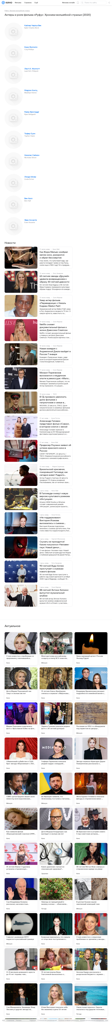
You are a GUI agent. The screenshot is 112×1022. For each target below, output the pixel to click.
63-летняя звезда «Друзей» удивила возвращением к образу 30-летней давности (54, 279)
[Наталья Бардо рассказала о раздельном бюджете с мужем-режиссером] (91, 964)
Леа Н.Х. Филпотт (32, 69)
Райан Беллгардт (31, 112)
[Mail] (3, 2)
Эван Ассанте (30, 220)
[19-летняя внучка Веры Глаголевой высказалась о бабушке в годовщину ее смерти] (56, 964)
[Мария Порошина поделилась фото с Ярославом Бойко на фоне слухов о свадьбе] (21, 718)
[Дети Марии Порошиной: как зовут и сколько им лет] (21, 683)
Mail (3, 1020)
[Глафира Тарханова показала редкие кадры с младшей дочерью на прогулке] (56, 754)
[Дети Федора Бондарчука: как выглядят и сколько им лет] (56, 824)
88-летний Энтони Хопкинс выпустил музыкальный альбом (54, 593)
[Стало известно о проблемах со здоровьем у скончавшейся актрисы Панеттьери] (21, 648)
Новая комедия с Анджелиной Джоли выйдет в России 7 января (55, 351)
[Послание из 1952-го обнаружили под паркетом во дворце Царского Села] (91, 718)
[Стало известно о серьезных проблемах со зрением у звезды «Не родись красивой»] (91, 929)
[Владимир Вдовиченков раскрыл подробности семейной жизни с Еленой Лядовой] (91, 683)
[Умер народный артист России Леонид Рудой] (91, 648)
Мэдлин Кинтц (30, 90)
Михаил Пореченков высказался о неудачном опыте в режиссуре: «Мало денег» (54, 376)
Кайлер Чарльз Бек (32, 26)
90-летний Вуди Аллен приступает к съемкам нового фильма (52, 569)
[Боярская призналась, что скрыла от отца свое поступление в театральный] (56, 929)
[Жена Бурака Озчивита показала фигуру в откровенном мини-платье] (91, 789)
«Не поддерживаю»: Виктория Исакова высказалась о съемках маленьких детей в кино (52, 520)
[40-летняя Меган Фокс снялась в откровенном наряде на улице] (91, 859)
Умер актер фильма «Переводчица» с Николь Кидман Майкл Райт (53, 303)
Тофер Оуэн (29, 134)
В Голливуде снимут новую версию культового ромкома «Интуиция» (55, 496)
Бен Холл (28, 199)
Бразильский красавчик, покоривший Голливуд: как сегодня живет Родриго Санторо (54, 472)
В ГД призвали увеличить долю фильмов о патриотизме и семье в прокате (53, 400)
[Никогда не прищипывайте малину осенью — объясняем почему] (56, 894)
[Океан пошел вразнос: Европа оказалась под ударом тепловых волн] (91, 999)
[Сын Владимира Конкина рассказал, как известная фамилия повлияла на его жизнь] (21, 894)
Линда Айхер (30, 177)
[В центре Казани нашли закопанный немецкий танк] (91, 894)
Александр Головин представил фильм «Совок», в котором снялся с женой (55, 424)
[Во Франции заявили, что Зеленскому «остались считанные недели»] (56, 789)
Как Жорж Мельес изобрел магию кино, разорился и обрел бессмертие (54, 255)
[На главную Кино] (8, 2)
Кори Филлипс (31, 47)
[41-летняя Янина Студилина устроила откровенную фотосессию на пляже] (21, 859)
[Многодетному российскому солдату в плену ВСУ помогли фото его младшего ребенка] (56, 648)
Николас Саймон (31, 155)
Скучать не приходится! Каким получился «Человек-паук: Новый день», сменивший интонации (54, 545)
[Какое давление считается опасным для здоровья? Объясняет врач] (56, 859)
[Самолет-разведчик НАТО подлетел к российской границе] (21, 929)
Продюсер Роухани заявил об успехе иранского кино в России (55, 448)
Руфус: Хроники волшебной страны (17, 11)
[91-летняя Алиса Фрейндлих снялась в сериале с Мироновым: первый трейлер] (56, 683)
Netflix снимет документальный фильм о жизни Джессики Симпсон (54, 327)
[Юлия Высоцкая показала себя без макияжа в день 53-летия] (56, 999)
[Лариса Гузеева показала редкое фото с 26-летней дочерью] (56, 718)
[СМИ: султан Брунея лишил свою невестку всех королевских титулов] (21, 789)
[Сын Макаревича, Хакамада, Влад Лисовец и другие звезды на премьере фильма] (21, 999)
